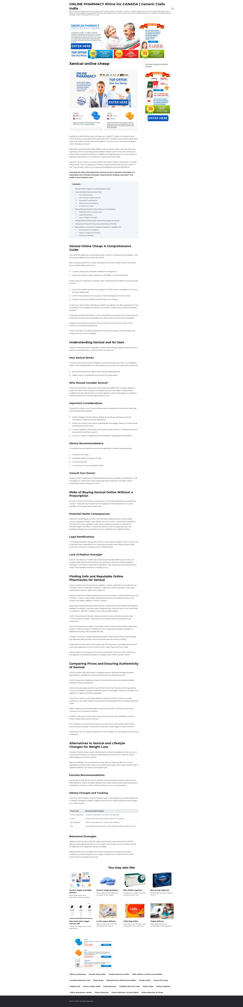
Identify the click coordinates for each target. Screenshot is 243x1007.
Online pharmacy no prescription (124, 992)
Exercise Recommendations (89, 230)
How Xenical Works (86, 195)
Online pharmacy (102, 992)
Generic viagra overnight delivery (80, 891)
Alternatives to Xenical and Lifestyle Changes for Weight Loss (98, 227)
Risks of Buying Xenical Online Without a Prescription (95, 209)
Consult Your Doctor (86, 206)
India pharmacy (109, 986)
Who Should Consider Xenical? (90, 198)
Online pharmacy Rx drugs (152, 992)
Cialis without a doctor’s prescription (147, 974)
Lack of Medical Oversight (88, 217)
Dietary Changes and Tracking (89, 233)
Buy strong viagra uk (159, 890)
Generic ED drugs (160, 980)
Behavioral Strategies (86, 235)
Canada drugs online (97, 974)
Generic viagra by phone (107, 890)
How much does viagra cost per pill (79, 922)
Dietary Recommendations (88, 203)
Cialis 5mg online (130, 921)
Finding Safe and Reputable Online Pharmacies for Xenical (97, 221)
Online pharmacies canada (81, 992)
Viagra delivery (157, 921)
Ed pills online (145, 980)
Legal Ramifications (86, 215)
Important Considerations (88, 200)
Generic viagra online (92, 986)
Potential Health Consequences (90, 212)
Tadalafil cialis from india (129, 986)
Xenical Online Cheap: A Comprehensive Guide (92, 189)
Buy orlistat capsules (132, 890)
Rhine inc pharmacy (78, 974)
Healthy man (75, 986)
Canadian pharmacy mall (80, 980)
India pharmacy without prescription (121, 980)
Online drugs (148, 986)
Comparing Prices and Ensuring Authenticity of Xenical (95, 224)
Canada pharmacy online (119, 974)
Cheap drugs (98, 980)
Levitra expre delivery (106, 921)
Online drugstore (163, 986)
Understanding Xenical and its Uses (88, 192)
